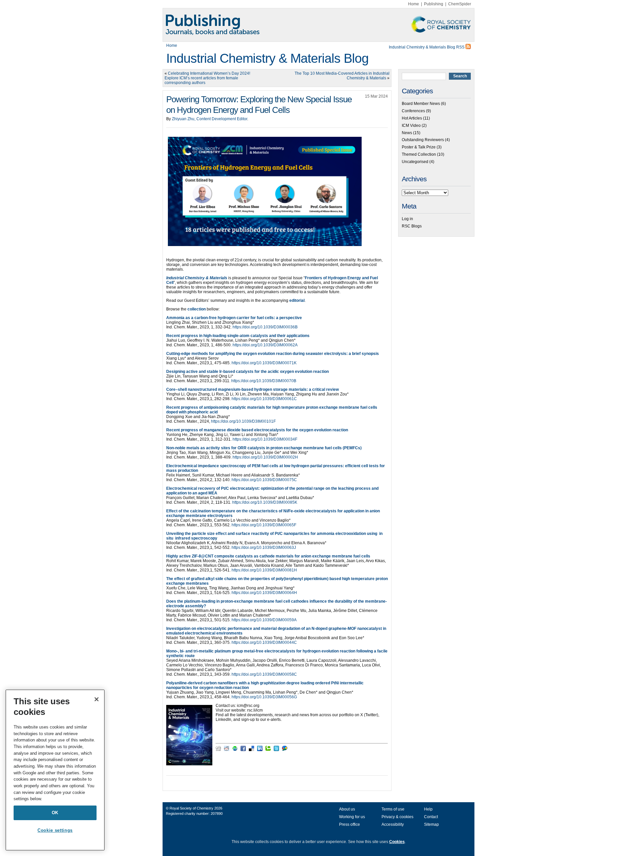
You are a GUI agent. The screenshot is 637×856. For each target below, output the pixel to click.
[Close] (96, 699)
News (407, 132)
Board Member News (421, 103)
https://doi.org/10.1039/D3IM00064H (264, 592)
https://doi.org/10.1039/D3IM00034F (265, 439)
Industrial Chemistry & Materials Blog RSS (427, 47)
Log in (407, 218)
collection (196, 309)
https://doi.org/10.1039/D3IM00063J (264, 547)
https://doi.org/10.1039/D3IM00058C (264, 674)
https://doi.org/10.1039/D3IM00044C (264, 642)
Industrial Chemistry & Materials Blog (267, 58)
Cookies (397, 841)
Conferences (413, 111)
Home (413, 4)
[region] (55, 770)
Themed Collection (419, 154)
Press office (349, 824)
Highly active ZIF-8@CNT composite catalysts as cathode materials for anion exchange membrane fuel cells (268, 556)
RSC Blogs (412, 226)
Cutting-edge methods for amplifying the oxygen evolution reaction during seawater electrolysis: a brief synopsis (272, 353)
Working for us (352, 816)
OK (55, 812)
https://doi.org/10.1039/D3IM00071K (264, 363)
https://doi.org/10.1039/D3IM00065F (264, 525)
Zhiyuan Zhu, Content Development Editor (209, 119)
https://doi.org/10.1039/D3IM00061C (264, 398)
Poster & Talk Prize (419, 147)
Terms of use (393, 809)
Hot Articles (412, 118)
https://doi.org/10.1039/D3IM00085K (264, 502)
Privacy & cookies (397, 816)
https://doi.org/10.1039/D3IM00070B (263, 381)
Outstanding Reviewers (423, 139)
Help (428, 809)
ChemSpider (459, 4)
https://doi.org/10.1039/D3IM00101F (243, 421)
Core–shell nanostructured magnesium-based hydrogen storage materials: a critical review (252, 389)
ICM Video (411, 125)
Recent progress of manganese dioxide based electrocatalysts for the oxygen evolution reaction (257, 430)
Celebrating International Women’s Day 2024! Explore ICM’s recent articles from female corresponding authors (207, 78)
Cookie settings (55, 830)
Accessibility (393, 824)
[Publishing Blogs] (318, 25)
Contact (431, 816)
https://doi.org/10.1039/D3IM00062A (265, 345)
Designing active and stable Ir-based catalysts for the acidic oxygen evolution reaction (247, 371)
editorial (297, 300)
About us (347, 809)
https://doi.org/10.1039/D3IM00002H (265, 457)
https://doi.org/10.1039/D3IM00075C (264, 479)
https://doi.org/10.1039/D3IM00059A (264, 620)
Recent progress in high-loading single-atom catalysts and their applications (238, 335)
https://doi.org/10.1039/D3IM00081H (264, 570)
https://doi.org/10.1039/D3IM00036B (265, 327)
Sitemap (431, 824)
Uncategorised (415, 161)
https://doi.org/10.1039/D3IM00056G (264, 697)
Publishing (433, 4)
